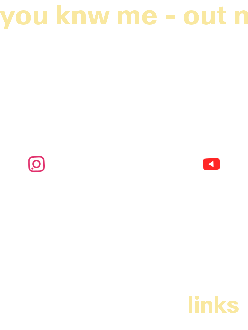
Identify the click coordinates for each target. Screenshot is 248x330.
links (213, 304)
